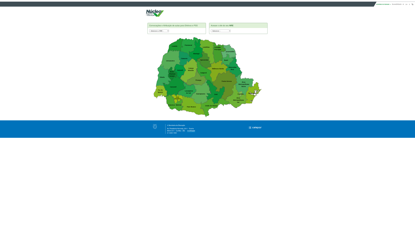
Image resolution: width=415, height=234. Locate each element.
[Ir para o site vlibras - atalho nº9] (412, 4)
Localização (191, 131)
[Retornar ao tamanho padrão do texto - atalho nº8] (409, 4)
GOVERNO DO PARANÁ (383, 4)
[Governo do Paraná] (155, 126)
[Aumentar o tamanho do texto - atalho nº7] (406, 4)
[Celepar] (255, 127)
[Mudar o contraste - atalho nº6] (403, 4)
